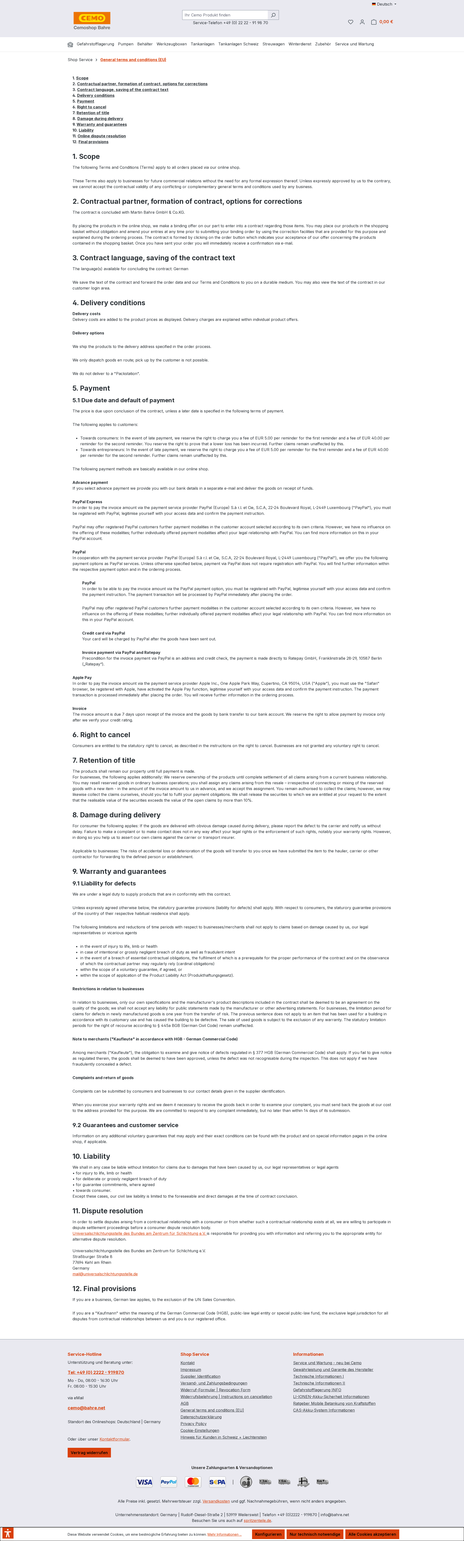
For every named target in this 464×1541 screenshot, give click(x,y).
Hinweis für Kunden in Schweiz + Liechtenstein (224, 1437)
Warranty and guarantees (102, 124)
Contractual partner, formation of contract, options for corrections (142, 83)
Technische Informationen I (318, 1376)
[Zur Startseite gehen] (92, 21)
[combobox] (225, 15)
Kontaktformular (115, 1439)
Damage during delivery (100, 118)
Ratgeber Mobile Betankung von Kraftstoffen (334, 1403)
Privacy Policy (194, 1423)
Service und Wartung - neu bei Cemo (327, 1362)
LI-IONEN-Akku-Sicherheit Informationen (331, 1396)
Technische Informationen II (319, 1383)
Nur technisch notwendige (315, 1534)
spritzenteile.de (257, 1520)
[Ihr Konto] (362, 22)
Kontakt (188, 1362)
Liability (86, 130)
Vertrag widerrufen (89, 1452)
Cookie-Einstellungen (200, 1430)
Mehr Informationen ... (225, 1534)
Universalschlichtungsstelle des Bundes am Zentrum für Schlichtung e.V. (139, 1233)
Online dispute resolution (102, 136)
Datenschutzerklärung (201, 1416)
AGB (185, 1403)
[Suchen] (273, 15)
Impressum (191, 1369)
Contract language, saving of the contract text (122, 89)
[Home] (70, 44)
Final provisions (94, 141)
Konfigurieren (268, 1534)
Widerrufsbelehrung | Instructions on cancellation (226, 1396)
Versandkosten (216, 1501)
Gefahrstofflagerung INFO (317, 1389)
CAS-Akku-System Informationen (324, 1410)
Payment (85, 101)
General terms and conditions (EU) (212, 1410)
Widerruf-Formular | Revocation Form (215, 1389)
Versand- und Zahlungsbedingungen (214, 1383)
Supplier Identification (200, 1376)
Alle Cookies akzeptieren (372, 1534)
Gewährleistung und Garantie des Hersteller (333, 1369)
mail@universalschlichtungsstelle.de (105, 1274)
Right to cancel (91, 107)
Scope (82, 78)
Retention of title (93, 112)
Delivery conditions (96, 95)
